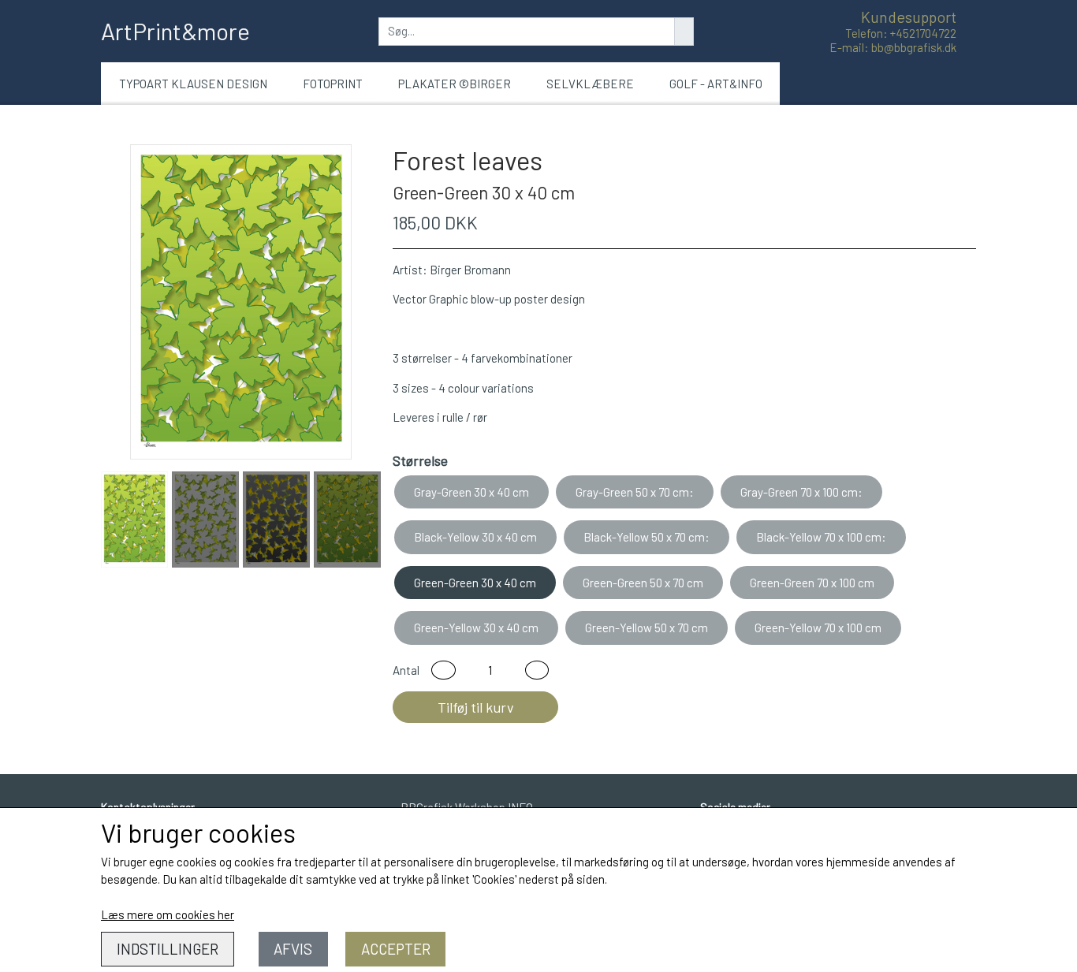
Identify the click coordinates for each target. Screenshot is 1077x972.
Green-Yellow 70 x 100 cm (818, 627)
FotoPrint (333, 83)
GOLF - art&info (715, 83)
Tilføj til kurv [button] (476, 707)
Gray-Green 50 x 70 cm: (635, 492)
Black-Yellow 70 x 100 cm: (821, 537)
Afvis (293, 949)
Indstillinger (167, 949)
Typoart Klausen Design (193, 83)
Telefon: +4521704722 (900, 33)
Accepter (395, 949)
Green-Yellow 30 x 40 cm (476, 627)
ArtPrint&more (175, 31)
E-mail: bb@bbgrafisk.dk (892, 47)
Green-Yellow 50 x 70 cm (646, 627)
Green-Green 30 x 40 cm (475, 582)
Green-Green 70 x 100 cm (812, 582)
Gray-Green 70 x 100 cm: (801, 492)
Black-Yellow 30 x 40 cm (475, 537)
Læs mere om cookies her (167, 914)
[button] (443, 670)
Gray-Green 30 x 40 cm (471, 492)
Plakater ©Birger (454, 83)
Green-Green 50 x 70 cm (643, 582)
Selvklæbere (590, 83)
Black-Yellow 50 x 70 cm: (646, 537)
